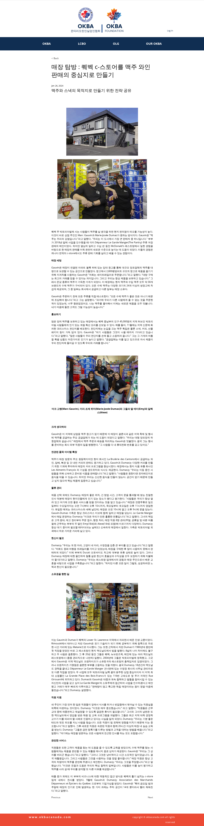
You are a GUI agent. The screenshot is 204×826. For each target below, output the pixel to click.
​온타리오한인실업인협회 (85, 31)
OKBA (86, 26)
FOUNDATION (114, 31)
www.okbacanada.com (50, 817)
